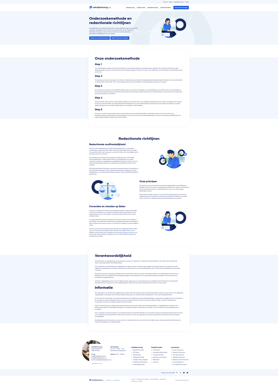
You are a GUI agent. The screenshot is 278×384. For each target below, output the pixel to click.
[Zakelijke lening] (100, 7)
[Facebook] (176, 372)
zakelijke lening (132, 281)
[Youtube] (187, 372)
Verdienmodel (163, 379)
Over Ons (165, 2)
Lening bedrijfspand (178, 362)
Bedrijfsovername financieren (181, 359)
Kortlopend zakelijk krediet (160, 352)
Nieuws (171, 2)
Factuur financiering (178, 350)
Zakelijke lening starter (179, 357)
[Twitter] (180, 372)
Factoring (155, 362)
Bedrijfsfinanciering (153, 7)
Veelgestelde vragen (179, 2)
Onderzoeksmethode (154, 379)
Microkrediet (156, 350)
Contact (187, 2)
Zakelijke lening (130, 7)
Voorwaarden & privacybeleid (142, 379)
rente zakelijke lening (138, 364)
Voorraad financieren (178, 355)
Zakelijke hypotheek (138, 357)
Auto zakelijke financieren (179, 364)
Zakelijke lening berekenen (140, 362)
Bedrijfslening (137, 355)
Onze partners (134, 381)
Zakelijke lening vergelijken (140, 359)
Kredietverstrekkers (165, 7)
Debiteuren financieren (179, 352)
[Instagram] (183, 372)
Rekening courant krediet (159, 357)
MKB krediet (156, 359)
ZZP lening (136, 352)
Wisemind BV (116, 380)
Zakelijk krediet (141, 7)
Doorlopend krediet (158, 355)
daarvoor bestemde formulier (125, 232)
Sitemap (140, 381)
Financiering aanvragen (181, 7)
